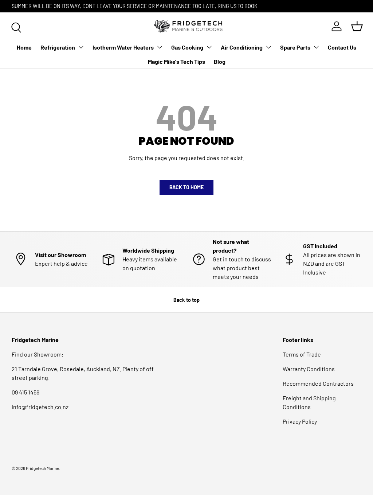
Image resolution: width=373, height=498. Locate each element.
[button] (357, 26)
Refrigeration (57, 47)
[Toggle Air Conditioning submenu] (268, 47)
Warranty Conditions (309, 368)
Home (24, 47)
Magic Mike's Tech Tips (176, 61)
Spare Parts (295, 47)
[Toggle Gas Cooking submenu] (209, 47)
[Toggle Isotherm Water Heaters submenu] (159, 47)
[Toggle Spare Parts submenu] (316, 47)
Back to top (186, 300)
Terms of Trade (302, 354)
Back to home (186, 187)
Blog (219, 61)
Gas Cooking (187, 47)
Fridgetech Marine (42, 468)
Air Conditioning (242, 47)
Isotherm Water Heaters (123, 47)
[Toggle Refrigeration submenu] (80, 47)
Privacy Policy (300, 421)
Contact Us (342, 47)
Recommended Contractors (318, 383)
